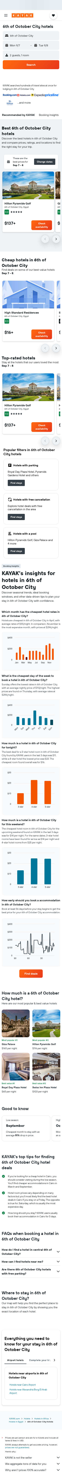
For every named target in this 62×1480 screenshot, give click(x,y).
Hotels (27, 1418)
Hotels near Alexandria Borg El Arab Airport (28, 1391)
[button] (6, 15)
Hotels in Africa (41, 1418)
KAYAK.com (14, 1418)
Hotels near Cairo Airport (22, 1384)
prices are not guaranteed (17, 1447)
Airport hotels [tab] (15, 1360)
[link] (16, 483)
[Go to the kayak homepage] (22, 15)
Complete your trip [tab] (40, 1360)
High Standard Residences (21, 312)
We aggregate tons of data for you (25, 1463)
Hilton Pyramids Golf (17, 203)
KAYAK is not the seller (18, 1457)
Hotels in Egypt (16, 1421)
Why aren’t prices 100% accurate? (25, 1470)
